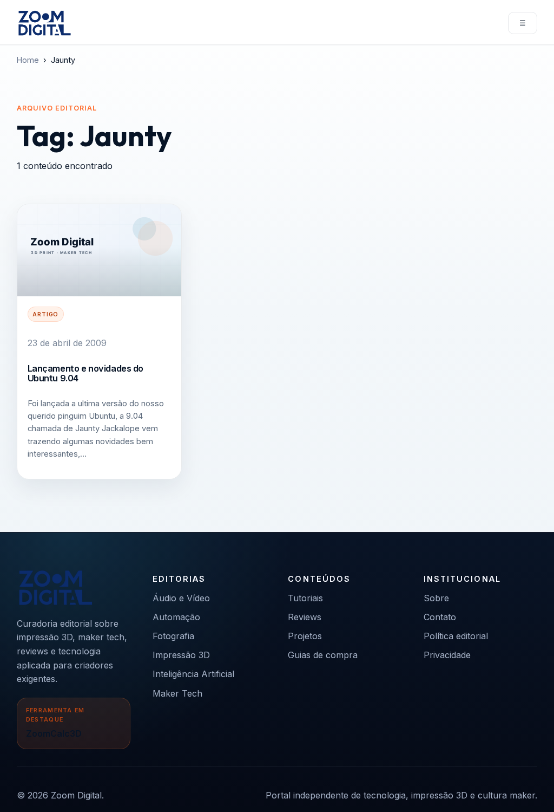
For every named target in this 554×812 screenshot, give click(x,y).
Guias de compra (323, 654)
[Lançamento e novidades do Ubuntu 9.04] (99, 250)
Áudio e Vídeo (181, 598)
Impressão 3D (181, 654)
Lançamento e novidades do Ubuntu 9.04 (85, 373)
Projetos (305, 636)
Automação (176, 617)
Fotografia (173, 636)
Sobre (436, 598)
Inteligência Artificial (193, 673)
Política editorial (456, 636)
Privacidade (447, 654)
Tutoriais (305, 598)
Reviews (304, 617)
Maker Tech (177, 693)
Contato (440, 617)
